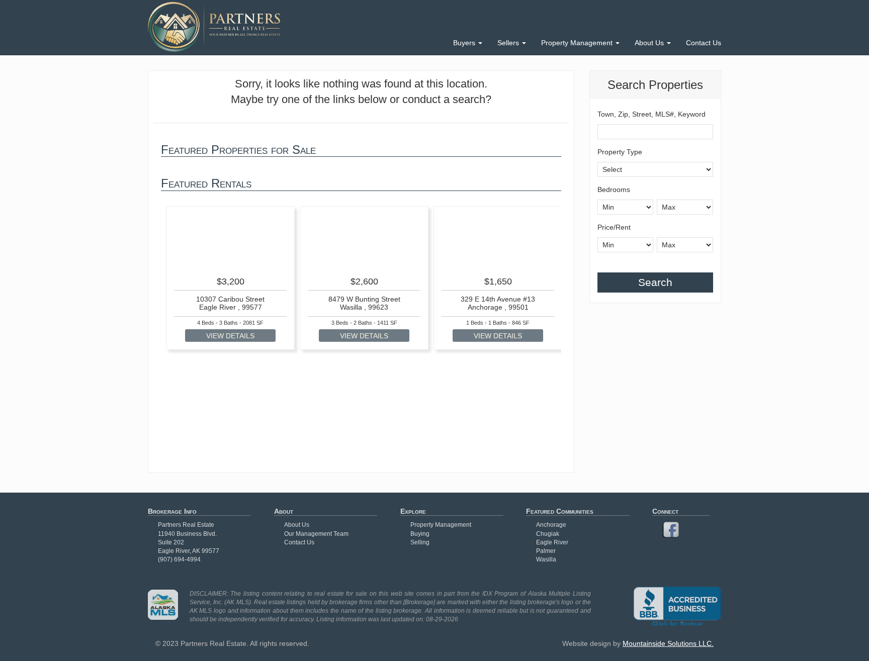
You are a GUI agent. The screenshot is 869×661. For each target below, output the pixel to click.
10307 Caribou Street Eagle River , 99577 (230, 303)
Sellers (509, 43)
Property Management (578, 43)
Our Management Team (316, 533)
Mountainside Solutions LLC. (668, 643)
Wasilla (546, 559)
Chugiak (547, 533)
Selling (419, 542)
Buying (419, 533)
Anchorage (551, 524)
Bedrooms (613, 189)
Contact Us (703, 43)
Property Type (619, 152)
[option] (230, 278)
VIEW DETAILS (230, 336)
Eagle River (552, 542)
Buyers (465, 43)
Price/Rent (614, 227)
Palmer (546, 550)
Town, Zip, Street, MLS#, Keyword (651, 114)
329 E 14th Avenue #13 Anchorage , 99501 (498, 303)
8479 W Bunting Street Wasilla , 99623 (364, 303)
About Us (650, 43)
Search (655, 282)
